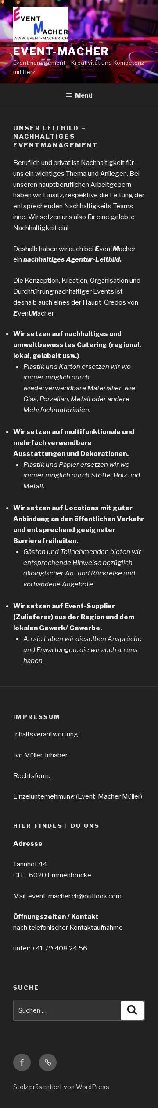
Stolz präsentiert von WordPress (61, 1086)
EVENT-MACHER (61, 51)
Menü (84, 95)
